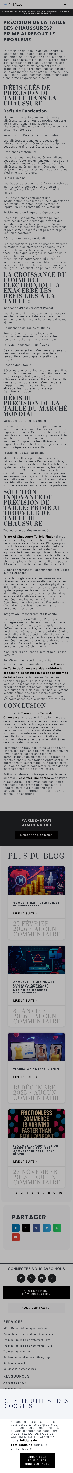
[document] (36, 736)
